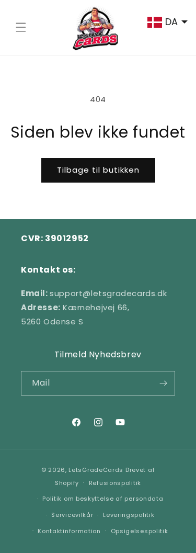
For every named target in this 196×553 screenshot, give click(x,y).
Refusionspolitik (115, 483)
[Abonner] (163, 383)
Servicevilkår (72, 515)
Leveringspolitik (128, 515)
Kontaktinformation (69, 531)
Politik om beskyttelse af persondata (102, 498)
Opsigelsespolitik (139, 531)
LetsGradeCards (95, 470)
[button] (20, 27)
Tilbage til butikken (98, 169)
